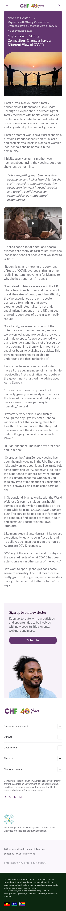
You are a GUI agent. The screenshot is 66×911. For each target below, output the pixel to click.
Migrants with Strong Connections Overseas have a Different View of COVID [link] (32, 24)
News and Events (18, 18)
